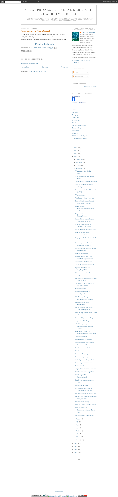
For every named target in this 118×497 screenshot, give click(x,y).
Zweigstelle (75, 117)
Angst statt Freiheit (81, 336)
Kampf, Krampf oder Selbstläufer (85, 229)
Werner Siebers (89, 32)
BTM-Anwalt (76, 120)
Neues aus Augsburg (81, 354)
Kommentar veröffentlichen (29, 63)
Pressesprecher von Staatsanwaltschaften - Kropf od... (85, 410)
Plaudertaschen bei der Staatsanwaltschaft (82, 233)
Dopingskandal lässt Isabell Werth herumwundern (86, 239)
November (79, 162)
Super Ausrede (79, 366)
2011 (76, 151)
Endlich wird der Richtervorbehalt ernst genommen (86, 397)
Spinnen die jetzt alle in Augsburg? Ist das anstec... (84, 269)
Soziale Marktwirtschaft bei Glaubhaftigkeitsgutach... (84, 389)
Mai (77, 428)
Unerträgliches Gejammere (83, 339)
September (79, 168)
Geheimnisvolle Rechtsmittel (84, 415)
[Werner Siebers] (73, 100)
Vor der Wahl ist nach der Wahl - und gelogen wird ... (85, 284)
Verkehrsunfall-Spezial (79, 125)
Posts (76, 72)
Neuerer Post (25, 67)
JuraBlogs (75, 133)
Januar (78, 440)
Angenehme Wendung (82, 321)
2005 (76, 452)
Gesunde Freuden (80, 289)
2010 (76, 154)
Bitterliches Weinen (81, 253)
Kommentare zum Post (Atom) (38, 71)
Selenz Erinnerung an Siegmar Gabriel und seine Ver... (84, 220)
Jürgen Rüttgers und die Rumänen (86, 369)
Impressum (75, 112)
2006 (76, 449)
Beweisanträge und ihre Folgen (85, 318)
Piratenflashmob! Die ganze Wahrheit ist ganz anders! (84, 257)
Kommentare (78, 76)
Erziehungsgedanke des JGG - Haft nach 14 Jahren (86, 279)
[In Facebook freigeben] (28, 51)
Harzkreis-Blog (76, 128)
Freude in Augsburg (81, 357)
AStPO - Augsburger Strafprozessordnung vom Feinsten (84, 326)
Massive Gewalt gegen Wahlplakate (82, 303)
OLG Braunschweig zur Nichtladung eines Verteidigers (85, 332)
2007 (76, 447)
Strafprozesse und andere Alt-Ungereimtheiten (59, 12)
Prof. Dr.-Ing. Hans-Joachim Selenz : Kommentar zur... (86, 314)
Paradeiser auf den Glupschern (84, 372)
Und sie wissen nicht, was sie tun (85, 393)
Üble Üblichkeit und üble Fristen (85, 405)
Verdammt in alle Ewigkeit (83, 262)
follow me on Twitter (90, 87)
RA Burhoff (75, 130)
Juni (77, 425)
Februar (78, 437)
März (78, 434)
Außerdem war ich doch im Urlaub (86, 181)
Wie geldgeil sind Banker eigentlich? (83, 172)
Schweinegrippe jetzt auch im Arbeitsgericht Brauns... (84, 343)
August (78, 419)
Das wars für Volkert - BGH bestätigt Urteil (83, 293)
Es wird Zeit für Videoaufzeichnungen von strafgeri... (84, 208)
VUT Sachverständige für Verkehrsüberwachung (79, 137)
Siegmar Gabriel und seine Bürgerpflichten (83, 215)
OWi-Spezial (76, 123)
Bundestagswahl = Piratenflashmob (35, 31)
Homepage (75, 115)
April (78, 431)
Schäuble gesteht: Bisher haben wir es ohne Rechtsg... (85, 244)
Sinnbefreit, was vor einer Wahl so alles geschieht (85, 249)
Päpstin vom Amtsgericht (83, 351)
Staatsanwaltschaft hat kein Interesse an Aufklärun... (83, 225)
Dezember (79, 159)
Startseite (45, 67)
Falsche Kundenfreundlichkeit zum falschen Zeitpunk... (84, 202)
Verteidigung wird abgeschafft (84, 360)
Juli (77, 422)
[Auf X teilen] (26, 51)
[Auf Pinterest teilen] (31, 51)
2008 (76, 444)
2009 (76, 157)
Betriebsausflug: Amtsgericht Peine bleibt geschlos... (84, 308)
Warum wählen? (80, 195)
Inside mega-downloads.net (83, 363)
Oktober (78, 165)
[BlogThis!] (24, 51)
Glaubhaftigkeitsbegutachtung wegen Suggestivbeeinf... (84, 298)
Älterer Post (64, 67)
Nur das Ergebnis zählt (82, 385)
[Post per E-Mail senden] (55, 48)
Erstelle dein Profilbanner (79, 102)
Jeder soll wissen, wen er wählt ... (85, 265)
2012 (76, 148)
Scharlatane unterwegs (82, 402)
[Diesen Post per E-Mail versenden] (22, 51)
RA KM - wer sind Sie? (82, 348)
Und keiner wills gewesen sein (84, 198)
